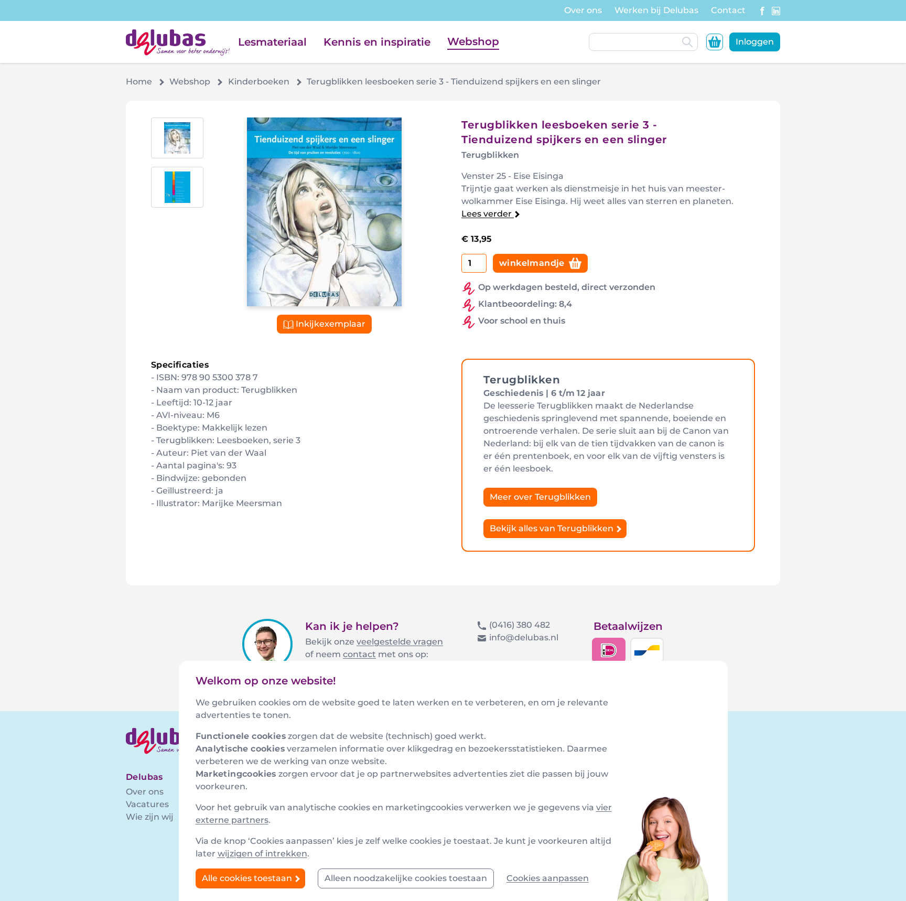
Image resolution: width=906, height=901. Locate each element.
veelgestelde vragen (400, 642)
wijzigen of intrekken (262, 854)
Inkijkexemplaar (329, 324)
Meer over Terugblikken (540, 497)
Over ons (583, 10)
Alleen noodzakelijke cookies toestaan (406, 878)
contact (359, 654)
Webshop (473, 41)
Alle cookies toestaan (248, 878)
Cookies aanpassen (547, 878)
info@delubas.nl (523, 637)
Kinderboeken (258, 82)
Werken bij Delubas (656, 10)
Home (139, 82)
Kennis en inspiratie (376, 42)
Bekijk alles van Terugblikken (553, 528)
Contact (728, 10)
